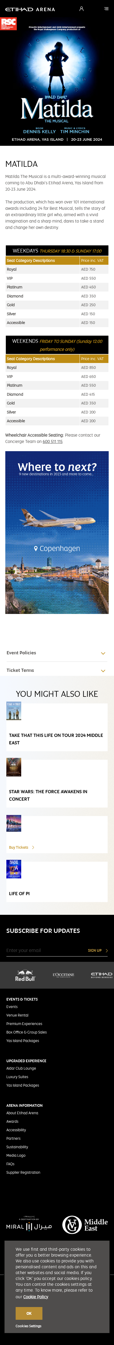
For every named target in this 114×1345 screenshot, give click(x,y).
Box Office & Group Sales (26, 1032)
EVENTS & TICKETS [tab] (22, 999)
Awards (12, 1121)
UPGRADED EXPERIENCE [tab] (26, 1060)
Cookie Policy (35, 1297)
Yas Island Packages (22, 1040)
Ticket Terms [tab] (20, 670)
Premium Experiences (24, 1023)
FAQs (10, 1164)
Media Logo (15, 1155)
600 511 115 (53, 441)
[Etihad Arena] (106, 8)
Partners (13, 1138)
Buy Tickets (18, 847)
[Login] (81, 9)
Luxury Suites (17, 1076)
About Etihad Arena (22, 1113)
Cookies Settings (28, 1326)
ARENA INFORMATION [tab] (24, 1105)
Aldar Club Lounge (21, 1068)
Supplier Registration (23, 1172)
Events (11, 1006)
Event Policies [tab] (21, 653)
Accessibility (16, 1130)
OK (29, 1313)
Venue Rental (17, 1015)
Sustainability (17, 1147)
